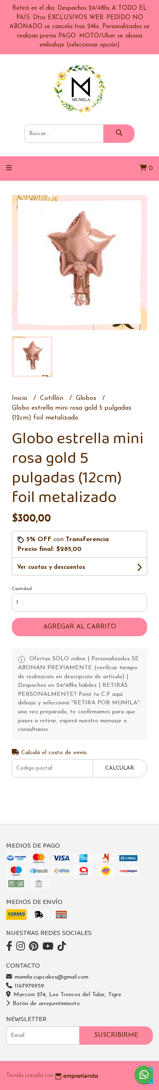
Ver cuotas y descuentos (51, 567)
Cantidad (22, 589)
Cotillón (52, 398)
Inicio (20, 398)
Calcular (119, 768)
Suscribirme (116, 1035)
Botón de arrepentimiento (45, 1004)
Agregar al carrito (79, 627)
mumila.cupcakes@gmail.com (50, 977)
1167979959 (28, 986)
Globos (87, 398)
